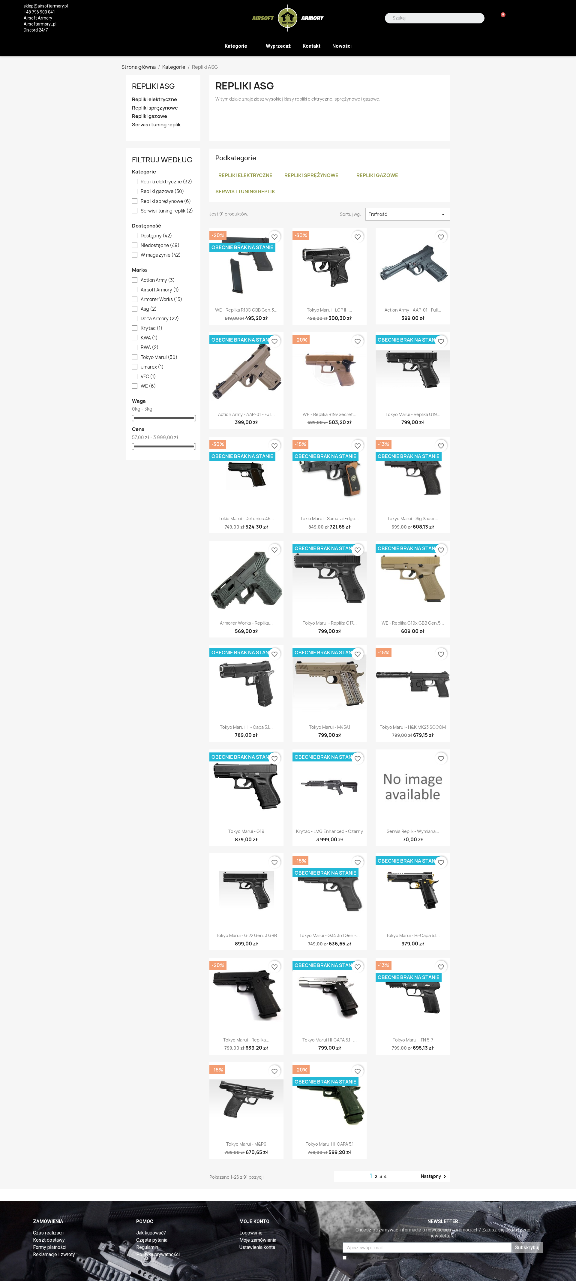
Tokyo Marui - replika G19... (413, 414)
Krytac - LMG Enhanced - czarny (329, 831)
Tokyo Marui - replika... (246, 1040)
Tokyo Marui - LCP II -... (329, 310)
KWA (149, 338)
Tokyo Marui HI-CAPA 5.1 (330, 1144)
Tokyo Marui (159, 357)
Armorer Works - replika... (246, 623)
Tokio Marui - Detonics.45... (246, 518)
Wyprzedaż (278, 46)
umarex (152, 367)
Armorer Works (161, 300)
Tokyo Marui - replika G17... (330, 623)
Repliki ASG (153, 86)
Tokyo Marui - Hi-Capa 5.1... (413, 935)
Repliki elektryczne (154, 99)
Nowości (342, 46)
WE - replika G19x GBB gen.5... (413, 623)
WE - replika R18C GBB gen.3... (246, 310)
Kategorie (236, 46)
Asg (149, 309)
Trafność (408, 214)
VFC (148, 377)
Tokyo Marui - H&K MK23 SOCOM (413, 727)
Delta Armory (160, 319)
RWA (150, 348)
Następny (434, 1176)
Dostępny (156, 236)
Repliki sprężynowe (155, 108)
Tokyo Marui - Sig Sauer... (412, 518)
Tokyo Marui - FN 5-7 (413, 1040)
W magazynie (161, 255)
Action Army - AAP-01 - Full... (413, 310)
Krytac (152, 328)
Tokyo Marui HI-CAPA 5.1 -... (329, 1040)
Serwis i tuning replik (156, 125)
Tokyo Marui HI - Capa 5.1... (246, 727)
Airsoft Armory (160, 290)
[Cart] (500, 18)
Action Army (158, 280)
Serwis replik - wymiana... (413, 831)
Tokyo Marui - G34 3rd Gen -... (329, 935)
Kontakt (311, 46)
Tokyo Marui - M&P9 (246, 1144)
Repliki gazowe (149, 116)
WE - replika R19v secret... (329, 414)
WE (148, 386)
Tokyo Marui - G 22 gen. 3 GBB (246, 935)
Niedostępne (160, 246)
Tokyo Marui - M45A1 (329, 727)
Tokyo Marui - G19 (246, 831)
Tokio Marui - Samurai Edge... (329, 518)
